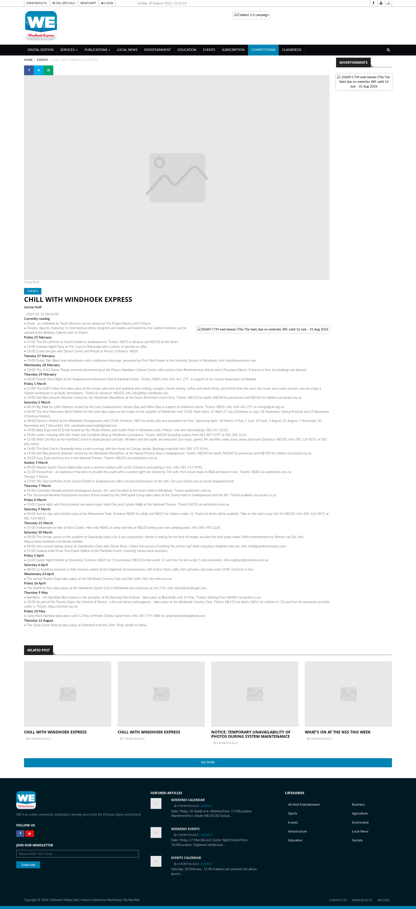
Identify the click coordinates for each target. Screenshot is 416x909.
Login (108, 3)
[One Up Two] (388, 3)
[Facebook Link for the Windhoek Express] (20, 833)
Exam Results (36, 3)
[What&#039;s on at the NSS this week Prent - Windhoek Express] (348, 694)
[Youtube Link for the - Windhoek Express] (29, 833)
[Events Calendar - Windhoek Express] (156, 861)
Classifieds (291, 50)
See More (208, 762)
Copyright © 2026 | (37, 900)
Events (209, 50)
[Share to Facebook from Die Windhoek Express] (29, 70)
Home (28, 60)
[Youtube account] (381, 3)
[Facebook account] (373, 3)
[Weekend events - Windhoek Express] (156, 832)
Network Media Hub (64, 900)
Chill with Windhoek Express (55, 732)
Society (357, 840)
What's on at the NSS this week (337, 732)
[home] (83, 25)
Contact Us (338, 900)
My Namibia (131, 900)
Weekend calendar (188, 800)
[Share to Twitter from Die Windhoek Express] (39, 70)
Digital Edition (41, 50)
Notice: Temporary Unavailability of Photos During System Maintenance (251, 734)
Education (187, 50)
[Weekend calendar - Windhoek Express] (156, 803)
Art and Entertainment (304, 804)
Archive (383, 900)
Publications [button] (96, 50)
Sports (292, 813)
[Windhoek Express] (26, 800)
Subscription (233, 50)
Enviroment (360, 822)
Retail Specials (63, 3)
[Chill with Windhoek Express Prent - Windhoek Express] (67, 694)
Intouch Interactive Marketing (101, 900)
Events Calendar (186, 857)
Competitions (263, 50)
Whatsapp (88, 3)
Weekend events (185, 829)
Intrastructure (297, 831)
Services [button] (68, 50)
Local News (127, 50)
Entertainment (157, 50)
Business (358, 804)
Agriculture (360, 813)
